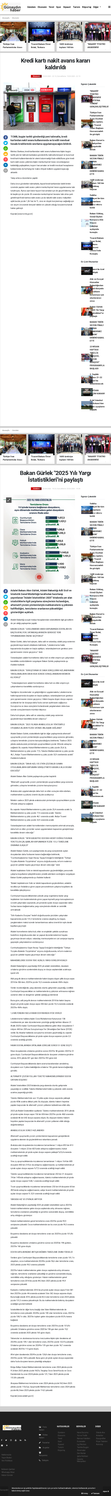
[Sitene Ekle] (8, 1445)
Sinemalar (81, 1450)
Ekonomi (42, 7)
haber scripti (5, 1493)
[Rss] (26, 1440)
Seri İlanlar (81, 1453)
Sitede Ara (100, 1432)
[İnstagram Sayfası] (12, 1440)
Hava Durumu (82, 1432)
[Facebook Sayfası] (2, 1440)
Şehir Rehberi (82, 1456)
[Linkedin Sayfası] (22, 1440)
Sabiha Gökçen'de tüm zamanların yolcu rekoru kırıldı (97, 201)
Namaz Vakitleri (83, 1438)
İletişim (45, 1460)
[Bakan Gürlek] (39, 539)
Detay (85, 1493)
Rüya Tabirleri (101, 1441)
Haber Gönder (7, 1475)
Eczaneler (81, 1441)
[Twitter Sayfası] (7, 1440)
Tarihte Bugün (83, 1447)
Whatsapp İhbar (8, 1472)
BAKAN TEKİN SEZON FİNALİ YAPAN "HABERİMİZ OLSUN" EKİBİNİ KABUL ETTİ (97, 165)
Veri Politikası (6, 1461)
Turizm (76, 7)
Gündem (31, 7)
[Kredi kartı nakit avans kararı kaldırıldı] (39, 106)
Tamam (96, 1493)
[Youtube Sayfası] (17, 1440)
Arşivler (45, 1448)
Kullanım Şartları (8, 1469)
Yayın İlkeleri (6, 1458)
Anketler (99, 1435)
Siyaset (67, 7)
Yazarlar (46, 1443)
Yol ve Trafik (82, 1435)
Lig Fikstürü (81, 1444)
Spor (58, 7)
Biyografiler (101, 1438)
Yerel (51, 7)
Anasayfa (6, 18)
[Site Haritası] (3, 1445)
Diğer (96, 7)
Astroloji (99, 1444)
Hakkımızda (6, 1455)
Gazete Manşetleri (81, 1460)
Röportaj (86, 7)
